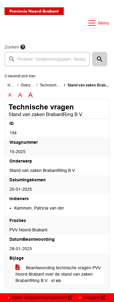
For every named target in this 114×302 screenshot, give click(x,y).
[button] (99, 59)
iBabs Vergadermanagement (39, 297)
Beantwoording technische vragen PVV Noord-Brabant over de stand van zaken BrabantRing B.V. (58, 274)
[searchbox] (47, 59)
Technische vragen (55, 85)
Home (13, 85)
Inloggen (91, 297)
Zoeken (12, 47)
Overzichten (30, 85)
